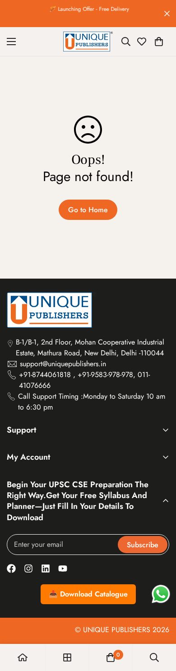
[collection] (67, 657)
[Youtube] (62, 568)
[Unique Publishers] (88, 41)
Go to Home (88, 210)
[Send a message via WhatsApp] (160, 594)
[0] (158, 41)
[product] (22, 657)
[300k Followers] (11, 568)
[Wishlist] (141, 41)
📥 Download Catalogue (88, 594)
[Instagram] (28, 568)
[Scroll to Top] (160, 623)
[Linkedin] (45, 568)
